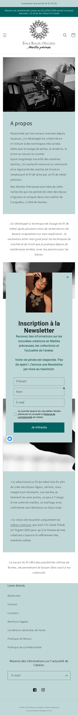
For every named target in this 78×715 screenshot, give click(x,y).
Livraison (13, 613)
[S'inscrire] (66, 675)
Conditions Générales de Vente (26, 630)
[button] (5, 35)
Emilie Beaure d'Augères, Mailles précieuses (42, 707)
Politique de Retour (20, 638)
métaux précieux (21, 525)
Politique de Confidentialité (25, 647)
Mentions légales (18, 621)
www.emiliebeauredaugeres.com (39, 710)
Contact (12, 604)
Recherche (14, 595)
